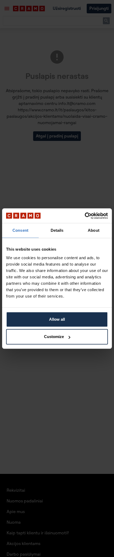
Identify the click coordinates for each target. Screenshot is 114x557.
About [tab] (93, 230)
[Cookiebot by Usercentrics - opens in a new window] (85, 215)
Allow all (57, 319)
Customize (54, 336)
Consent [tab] (20, 230)
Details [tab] (57, 230)
